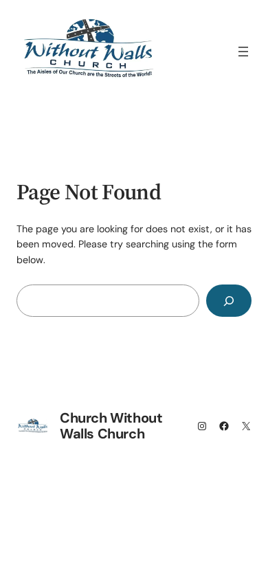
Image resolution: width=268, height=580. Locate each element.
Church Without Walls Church (111, 426)
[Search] (229, 301)
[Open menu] (243, 51)
